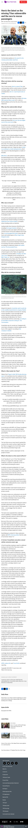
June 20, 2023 (23, 405)
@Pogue (19, 394)
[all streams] (26, 826)
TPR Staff (5, 802)
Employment (5, 774)
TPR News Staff (6, 805)
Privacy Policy (5, 780)
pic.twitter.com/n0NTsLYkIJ (14, 403)
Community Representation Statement (11, 783)
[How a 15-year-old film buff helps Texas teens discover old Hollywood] (5, 725)
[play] (2, 826)
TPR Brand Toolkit (6, 777)
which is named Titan (17, 86)
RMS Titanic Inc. (5, 257)
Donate (24, 2)
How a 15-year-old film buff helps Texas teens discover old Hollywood (18, 726)
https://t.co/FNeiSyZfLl (15, 193)
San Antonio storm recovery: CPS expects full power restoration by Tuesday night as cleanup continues (18, 736)
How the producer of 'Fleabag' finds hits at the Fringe (13, 750)
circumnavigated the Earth (11, 233)
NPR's (13, 535)
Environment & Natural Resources (16, 733)
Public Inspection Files (7, 791)
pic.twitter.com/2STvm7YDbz (14, 195)
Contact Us (5, 771)
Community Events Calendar (8, 814)
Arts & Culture (13, 723)
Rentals (4, 799)
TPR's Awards (5, 811)
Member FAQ (5, 797)
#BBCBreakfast (6, 191)
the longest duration (11, 228)
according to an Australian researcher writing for (13, 320)
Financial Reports (6, 785)
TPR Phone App (6, 808)
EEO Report (5, 788)
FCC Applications (6, 794)
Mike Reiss (4, 155)
